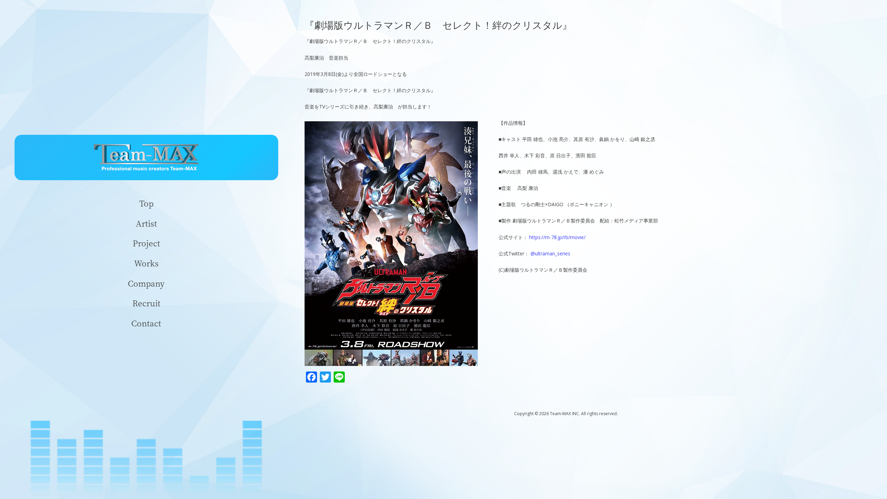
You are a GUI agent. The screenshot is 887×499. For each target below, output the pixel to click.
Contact (146, 323)
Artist (146, 223)
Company (146, 283)
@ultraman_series (550, 253)
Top (146, 203)
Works (146, 263)
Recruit (146, 303)
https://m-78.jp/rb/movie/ (557, 237)
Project (146, 243)
